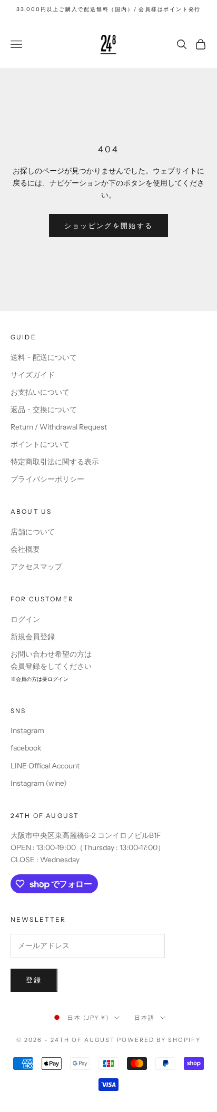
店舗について (33, 532)
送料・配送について (44, 357)
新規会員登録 (33, 636)
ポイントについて (40, 444)
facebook (26, 748)
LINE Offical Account (45, 765)
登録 (34, 980)
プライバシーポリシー (47, 479)
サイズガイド (33, 374)
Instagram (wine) (39, 783)
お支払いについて (40, 392)
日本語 (144, 1017)
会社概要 (25, 549)
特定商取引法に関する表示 (55, 461)
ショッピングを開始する (108, 225)
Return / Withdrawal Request (59, 427)
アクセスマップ (36, 566)
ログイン (25, 619)
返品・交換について (44, 409)
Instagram (27, 730)
